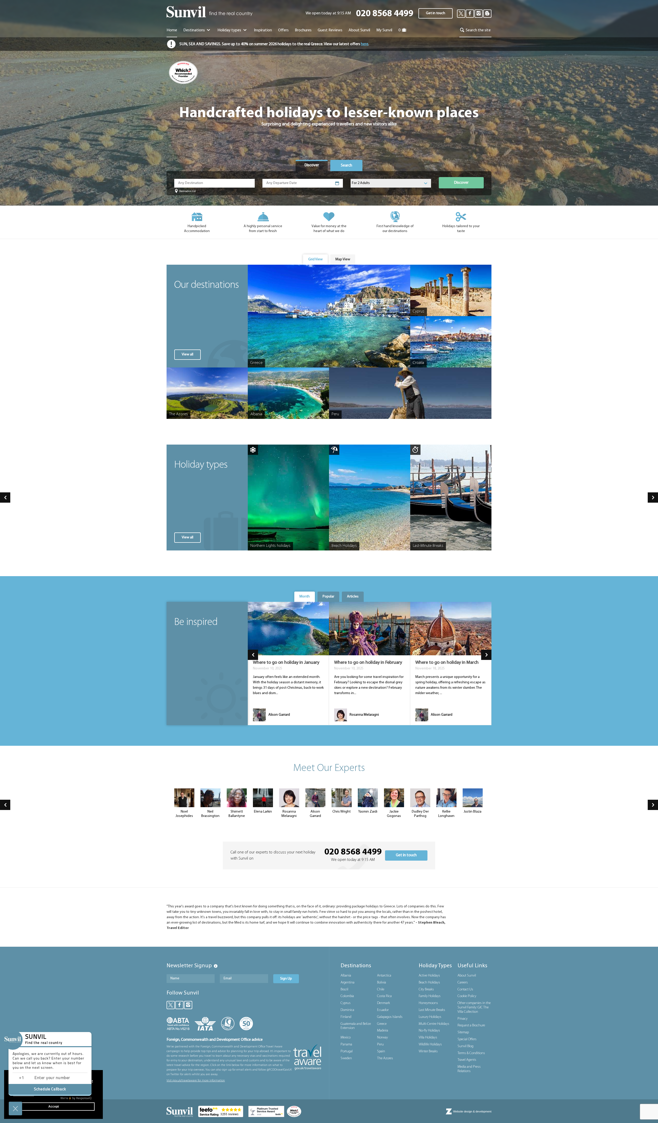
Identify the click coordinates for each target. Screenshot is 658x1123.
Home (172, 30)
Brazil (344, 989)
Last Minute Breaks (432, 1010)
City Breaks (426, 989)
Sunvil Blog (465, 1046)
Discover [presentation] (311, 165)
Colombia (347, 996)
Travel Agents (467, 1060)
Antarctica (384, 976)
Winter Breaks (428, 1051)
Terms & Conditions (471, 1053)
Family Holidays (430, 996)
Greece (382, 1024)
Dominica (347, 1010)
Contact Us (465, 989)
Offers (283, 30)
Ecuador (383, 1010)
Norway (382, 1037)
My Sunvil (384, 30)
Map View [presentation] (342, 259)
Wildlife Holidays (430, 1044)
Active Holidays (429, 976)
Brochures (303, 30)
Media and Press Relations (469, 1069)
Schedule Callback (50, 1089)
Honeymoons (428, 1003)
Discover (461, 183)
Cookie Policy (467, 996)
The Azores (385, 1058)
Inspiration (263, 30)
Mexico (346, 1037)
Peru (380, 1044)
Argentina (347, 982)
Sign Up (286, 979)
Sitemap (463, 1032)
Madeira (382, 1031)
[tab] (312, 165)
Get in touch (435, 13)
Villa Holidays (428, 1037)
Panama (346, 1044)
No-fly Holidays (429, 1031)
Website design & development (472, 1111)
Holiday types (229, 30)
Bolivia (381, 982)
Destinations (194, 30)
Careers (463, 982)
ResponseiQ (76, 1098)
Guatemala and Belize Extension (356, 1026)
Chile (380, 989)
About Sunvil (467, 976)
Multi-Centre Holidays (434, 1024)
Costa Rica (384, 996)
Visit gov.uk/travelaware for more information (196, 1080)
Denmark (383, 1003)
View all (187, 354)
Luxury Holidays (430, 1017)
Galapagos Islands (390, 1017)
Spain (381, 1051)
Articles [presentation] (353, 597)
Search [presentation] (346, 165)
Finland (346, 1017)
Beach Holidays (429, 982)
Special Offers (467, 1039)
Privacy (463, 1019)
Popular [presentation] (328, 597)
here (364, 44)
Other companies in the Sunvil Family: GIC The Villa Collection (474, 1007)
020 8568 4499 (384, 14)
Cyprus (346, 1003)
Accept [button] (53, 1106)
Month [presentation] (304, 597)
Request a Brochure (471, 1025)
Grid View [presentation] (315, 259)
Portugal (347, 1051)
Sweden (346, 1058)
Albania (346, 976)
